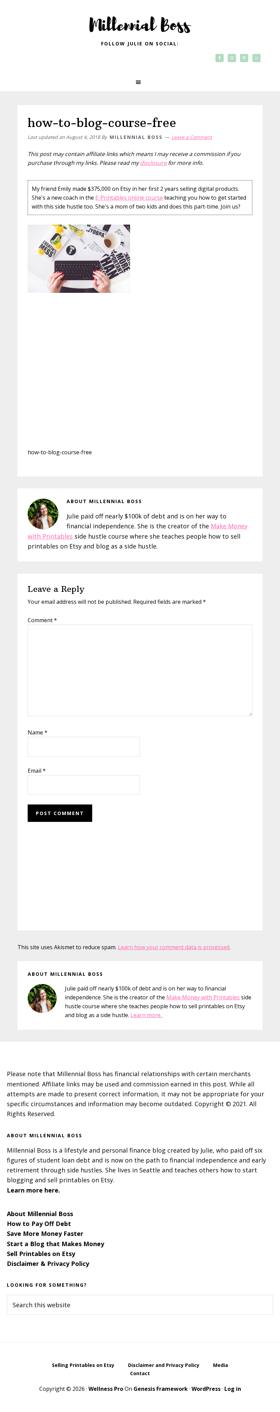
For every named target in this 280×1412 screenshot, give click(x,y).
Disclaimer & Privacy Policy (48, 1263)
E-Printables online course (129, 197)
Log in (232, 1389)
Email (37, 770)
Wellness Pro (105, 1389)
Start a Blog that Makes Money (55, 1244)
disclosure (153, 163)
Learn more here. (33, 1190)
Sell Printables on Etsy (41, 1254)
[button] (140, 82)
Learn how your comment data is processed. (174, 947)
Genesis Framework (161, 1389)
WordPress (206, 1389)
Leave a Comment (191, 137)
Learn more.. (146, 1015)
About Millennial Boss (40, 1214)
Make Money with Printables (203, 997)
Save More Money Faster (45, 1233)
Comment (42, 620)
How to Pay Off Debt (39, 1224)
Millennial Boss (140, 20)
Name (37, 732)
